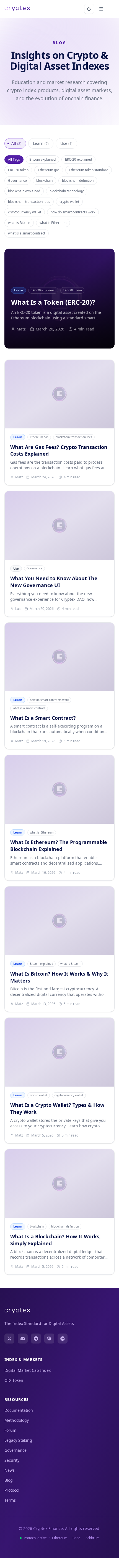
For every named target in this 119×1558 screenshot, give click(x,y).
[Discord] (23, 1339)
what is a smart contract (26, 233)
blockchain (44, 180)
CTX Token (13, 1380)
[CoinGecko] (49, 1339)
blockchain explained (24, 191)
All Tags (14, 159)
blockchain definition (78, 180)
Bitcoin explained (42, 159)
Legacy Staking (18, 1440)
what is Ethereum (53, 222)
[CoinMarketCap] (63, 1339)
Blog (8, 1480)
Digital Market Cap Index (27, 1370)
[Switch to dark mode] (89, 9)
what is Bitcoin (19, 222)
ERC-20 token (18, 170)
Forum (10, 1430)
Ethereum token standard (88, 170)
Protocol (11, 1490)
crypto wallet (69, 201)
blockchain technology (67, 191)
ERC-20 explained (78, 159)
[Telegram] (36, 1339)
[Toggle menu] (101, 9)
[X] (9, 1339)
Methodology (16, 1420)
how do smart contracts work (73, 212)
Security (11, 1460)
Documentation (18, 1410)
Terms (10, 1500)
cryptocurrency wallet (24, 212)
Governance (17, 180)
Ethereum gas (49, 170)
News (9, 1470)
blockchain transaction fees (29, 201)
